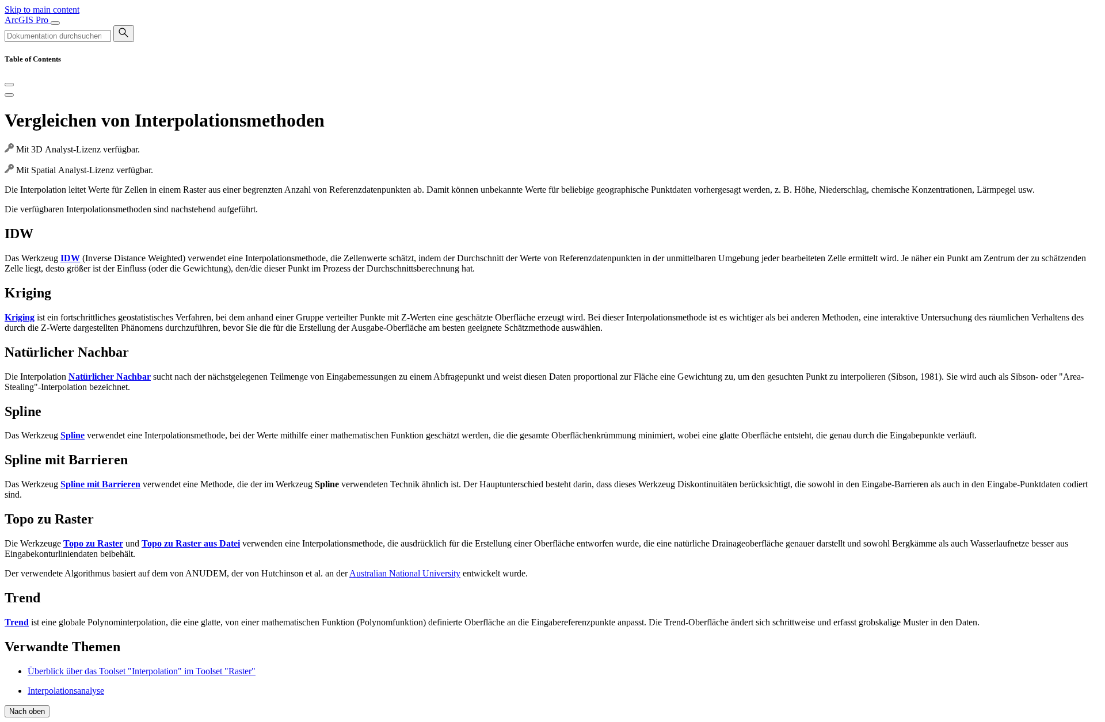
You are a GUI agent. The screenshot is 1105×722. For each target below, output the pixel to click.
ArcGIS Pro (28, 20)
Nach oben (27, 711)
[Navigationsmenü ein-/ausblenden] (55, 23)
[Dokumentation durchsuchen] (123, 33)
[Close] (9, 84)
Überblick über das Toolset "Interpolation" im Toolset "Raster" (142, 671)
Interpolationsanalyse (66, 691)
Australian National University (404, 573)
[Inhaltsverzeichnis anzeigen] (9, 95)
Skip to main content (42, 9)
